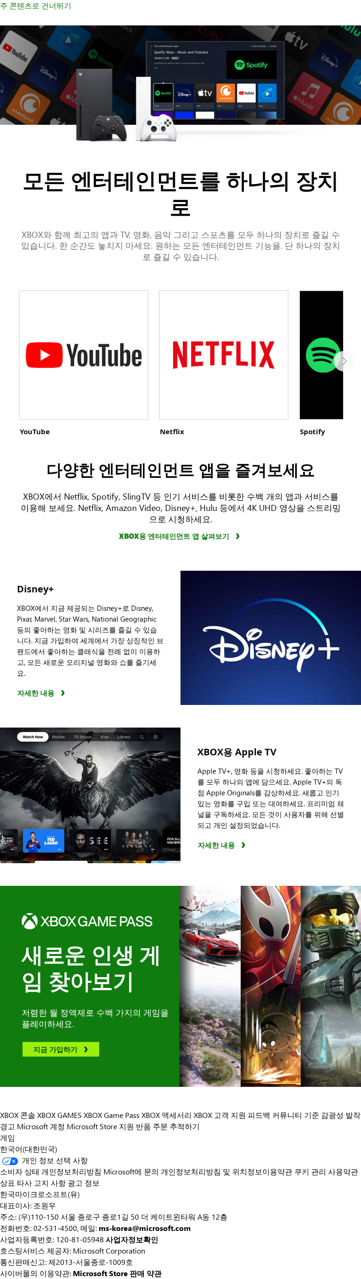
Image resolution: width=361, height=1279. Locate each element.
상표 (7, 1183)
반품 (143, 1126)
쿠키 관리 (310, 1171)
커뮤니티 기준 (295, 1115)
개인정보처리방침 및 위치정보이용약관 (226, 1171)
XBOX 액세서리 (166, 1115)
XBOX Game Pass (112, 1115)
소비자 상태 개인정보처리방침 (51, 1171)
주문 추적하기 (176, 1126)
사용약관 (343, 1171)
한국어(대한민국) (28, 1149)
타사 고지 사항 (41, 1183)
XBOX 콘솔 (17, 1115)
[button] (344, 361)
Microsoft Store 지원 (100, 1126)
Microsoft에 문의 (131, 1171)
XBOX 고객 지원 (220, 1115)
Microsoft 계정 (41, 1126)
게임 (7, 1137)
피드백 (259, 1115)
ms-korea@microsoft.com (145, 1228)
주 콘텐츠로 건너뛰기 (35, 5)
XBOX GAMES (59, 1115)
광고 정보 (84, 1183)
